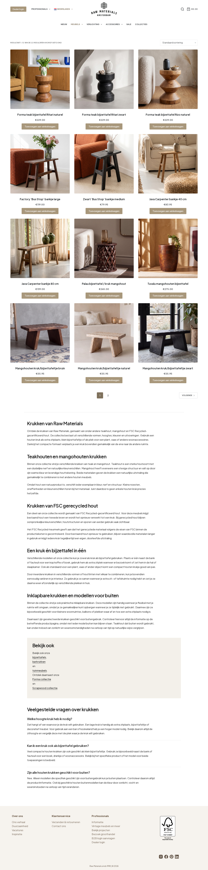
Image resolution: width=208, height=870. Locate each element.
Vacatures (17, 830)
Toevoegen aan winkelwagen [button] (40, 126)
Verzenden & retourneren (66, 822)
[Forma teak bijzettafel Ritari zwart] (104, 79)
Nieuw (64, 24)
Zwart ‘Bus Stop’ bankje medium (104, 199)
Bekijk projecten (101, 830)
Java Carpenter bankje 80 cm (40, 283)
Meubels (75, 24)
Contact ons (59, 826)
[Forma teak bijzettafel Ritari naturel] (40, 79)
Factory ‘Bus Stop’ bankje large (40, 199)
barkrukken (39, 661)
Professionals (39, 9)
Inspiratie (17, 834)
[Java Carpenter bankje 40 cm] (168, 164)
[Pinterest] (171, 857)
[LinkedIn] (177, 857)
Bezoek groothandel (103, 834)
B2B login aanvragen (103, 838)
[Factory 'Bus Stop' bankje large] (40, 164)
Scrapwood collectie (44, 688)
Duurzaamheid (20, 826)
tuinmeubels (39, 670)
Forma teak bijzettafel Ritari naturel (40, 114)
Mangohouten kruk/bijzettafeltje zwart (168, 368)
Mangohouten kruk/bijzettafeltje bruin (40, 368)
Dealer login (18, 9)
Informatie (97, 822)
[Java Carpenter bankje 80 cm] (40, 248)
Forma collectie (41, 679)
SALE (128, 24)
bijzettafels (39, 657)
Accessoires (113, 24)
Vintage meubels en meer (106, 826)
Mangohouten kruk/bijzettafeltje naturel (104, 368)
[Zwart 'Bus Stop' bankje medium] (104, 164)
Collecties (141, 24)
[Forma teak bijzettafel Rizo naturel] (168, 79)
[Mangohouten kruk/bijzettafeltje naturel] (104, 333)
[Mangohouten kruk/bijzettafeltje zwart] (168, 333)
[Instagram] (161, 857)
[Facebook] (166, 857)
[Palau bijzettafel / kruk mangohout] (104, 248)
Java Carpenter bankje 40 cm (168, 199)
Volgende (187, 395)
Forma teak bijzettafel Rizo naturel (168, 114)
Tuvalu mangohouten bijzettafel (168, 283)
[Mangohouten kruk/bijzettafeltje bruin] (40, 333)
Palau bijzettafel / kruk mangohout (104, 283)
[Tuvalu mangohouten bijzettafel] (168, 248)
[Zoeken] (182, 9)
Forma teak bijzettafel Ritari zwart (104, 114)
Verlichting (93, 24)
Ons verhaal (18, 822)
